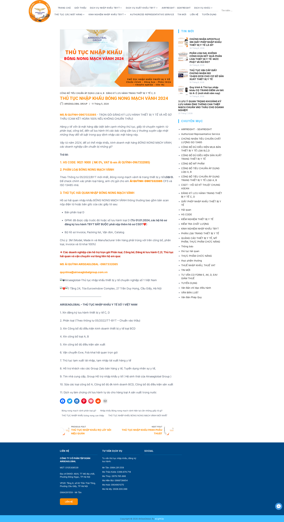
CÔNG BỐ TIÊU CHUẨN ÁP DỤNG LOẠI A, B (82, 93)
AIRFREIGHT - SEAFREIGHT (176, 8)
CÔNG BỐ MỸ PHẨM (192, 163)
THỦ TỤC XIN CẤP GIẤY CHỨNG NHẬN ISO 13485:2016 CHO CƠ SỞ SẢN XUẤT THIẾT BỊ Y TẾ (206, 75)
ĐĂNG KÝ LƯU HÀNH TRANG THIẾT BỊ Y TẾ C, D (130, 93)
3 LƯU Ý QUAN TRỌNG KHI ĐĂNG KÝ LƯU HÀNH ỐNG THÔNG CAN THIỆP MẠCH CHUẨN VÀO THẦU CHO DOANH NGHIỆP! (201, 106)
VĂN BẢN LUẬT (190, 292)
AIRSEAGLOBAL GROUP (75, 103)
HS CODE (186, 214)
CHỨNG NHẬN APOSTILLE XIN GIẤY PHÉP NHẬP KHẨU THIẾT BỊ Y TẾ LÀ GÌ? (205, 42)
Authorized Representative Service (152, 14)
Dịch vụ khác (202, 8)
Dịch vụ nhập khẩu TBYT (105, 8)
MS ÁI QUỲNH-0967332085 (78, 114)
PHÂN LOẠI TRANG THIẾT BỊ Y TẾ (200, 233)
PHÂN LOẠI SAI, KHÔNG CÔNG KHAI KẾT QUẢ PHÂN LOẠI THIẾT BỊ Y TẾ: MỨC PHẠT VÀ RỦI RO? (205, 57)
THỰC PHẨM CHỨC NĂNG (196, 255)
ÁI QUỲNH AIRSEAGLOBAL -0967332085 (91, 264)
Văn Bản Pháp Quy (191, 297)
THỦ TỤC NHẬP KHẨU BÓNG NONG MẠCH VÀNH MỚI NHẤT (137, 415)
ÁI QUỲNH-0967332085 (133, 162)
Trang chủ (64, 8)
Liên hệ (194, 14)
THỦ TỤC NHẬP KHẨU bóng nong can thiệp (83, 415)
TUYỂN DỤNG (209, 14)
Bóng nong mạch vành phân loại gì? (79, 410)
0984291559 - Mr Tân (71, 492)
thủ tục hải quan (190, 251)
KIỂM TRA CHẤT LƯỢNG (195, 223)
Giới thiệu (80, 8)
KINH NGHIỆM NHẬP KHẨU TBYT (200, 228)
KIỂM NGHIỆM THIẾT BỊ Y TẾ (197, 219)
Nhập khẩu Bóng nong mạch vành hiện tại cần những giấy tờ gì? (131, 410)
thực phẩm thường (191, 260)
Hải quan (186, 209)
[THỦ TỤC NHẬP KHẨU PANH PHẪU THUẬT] (169, 430)
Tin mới (182, 14)
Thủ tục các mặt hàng (68, 14)
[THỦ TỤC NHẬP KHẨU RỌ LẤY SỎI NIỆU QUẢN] (64, 430)
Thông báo (187, 246)
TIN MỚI (185, 270)
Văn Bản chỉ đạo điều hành (196, 287)
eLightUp (159, 518)
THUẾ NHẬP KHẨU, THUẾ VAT (198, 265)
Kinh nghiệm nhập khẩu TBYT (106, 14)
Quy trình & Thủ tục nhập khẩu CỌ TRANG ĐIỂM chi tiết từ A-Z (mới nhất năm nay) (206, 90)
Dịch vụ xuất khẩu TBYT (140, 8)
